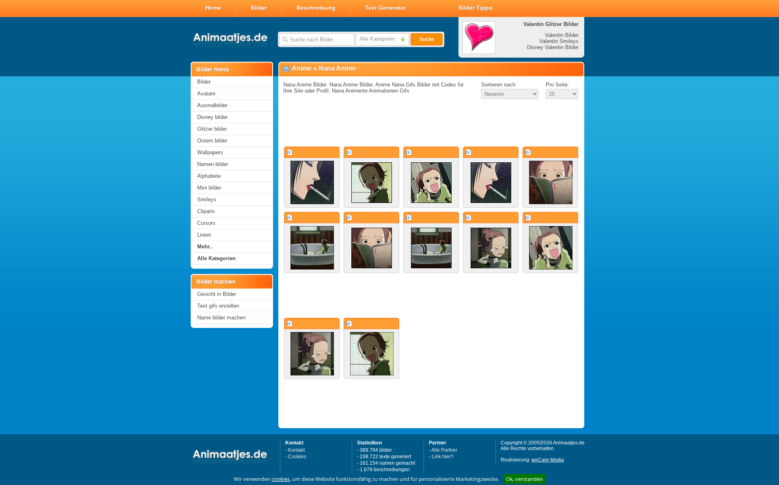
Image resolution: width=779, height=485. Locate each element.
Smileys (206, 199)
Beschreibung (316, 7)
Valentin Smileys (559, 41)
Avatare (206, 94)
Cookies (297, 456)
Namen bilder (212, 164)
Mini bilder (209, 188)
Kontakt (296, 450)
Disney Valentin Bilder (553, 47)
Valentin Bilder (562, 35)
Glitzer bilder (212, 129)
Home (213, 7)
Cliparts (206, 211)
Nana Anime (337, 68)
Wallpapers (210, 152)
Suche (427, 39)
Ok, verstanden (524, 479)
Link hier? (443, 456)
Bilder (259, 7)
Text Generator (385, 7)
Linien (204, 235)
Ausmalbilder (212, 105)
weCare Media (548, 460)
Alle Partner (444, 450)
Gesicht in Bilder (216, 294)
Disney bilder (212, 117)
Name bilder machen (221, 318)
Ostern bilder (212, 141)
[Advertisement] (431, 123)
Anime (302, 68)
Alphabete (209, 176)
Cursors (206, 223)
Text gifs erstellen (218, 306)
